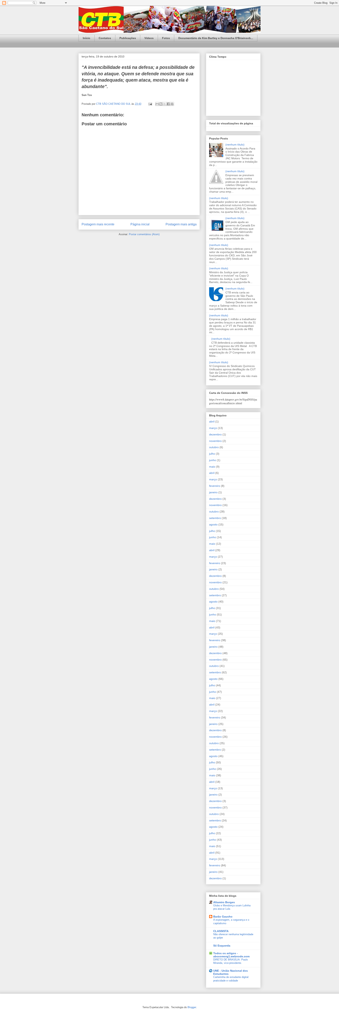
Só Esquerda (221, 945)
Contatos (105, 38)
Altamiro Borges (224, 902)
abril (211, 421)
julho (212, 453)
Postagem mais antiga (181, 224)
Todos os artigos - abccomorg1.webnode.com (231, 955)
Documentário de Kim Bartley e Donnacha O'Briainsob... (215, 38)
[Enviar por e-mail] (157, 104)
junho (212, 460)
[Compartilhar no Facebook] (168, 104)
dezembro (215, 434)
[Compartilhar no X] (165, 104)
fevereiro (214, 485)
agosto (213, 524)
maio (212, 466)
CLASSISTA (221, 931)
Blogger (192, 1007)
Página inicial (139, 224)
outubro (214, 447)
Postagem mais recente (98, 224)
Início (86, 38)
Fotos (166, 38)
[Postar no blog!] (161, 104)
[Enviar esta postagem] (150, 103)
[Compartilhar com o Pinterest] (172, 104)
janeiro (213, 492)
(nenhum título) (234, 144)
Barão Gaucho (222, 916)
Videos (149, 38)
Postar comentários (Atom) (144, 234)
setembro (215, 518)
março (213, 428)
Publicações (127, 38)
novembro (215, 440)
